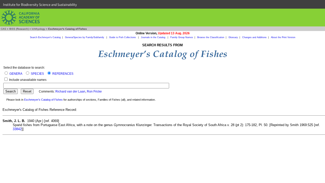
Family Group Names (181, 37)
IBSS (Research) (19, 28)
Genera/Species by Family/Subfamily (85, 37)
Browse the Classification (210, 37)
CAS (3, 28)
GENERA (15, 73)
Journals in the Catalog (153, 37)
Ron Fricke (94, 91)
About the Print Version (283, 37)
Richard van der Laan (70, 91)
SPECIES (37, 73)
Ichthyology (38, 28)
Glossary (233, 37)
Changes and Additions (254, 37)
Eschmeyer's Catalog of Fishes (43, 99)
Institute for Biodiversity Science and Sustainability (40, 5)
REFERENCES (62, 73)
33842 (17, 129)
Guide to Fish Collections (123, 37)
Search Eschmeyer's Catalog (45, 37)
